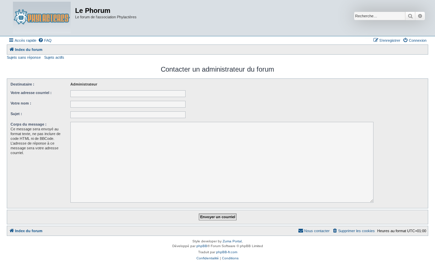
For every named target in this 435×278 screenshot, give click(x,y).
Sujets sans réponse (24, 57)
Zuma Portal (232, 241)
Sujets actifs (54, 57)
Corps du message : (29, 124)
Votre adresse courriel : (31, 93)
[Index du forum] (41, 18)
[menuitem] (45, 40)
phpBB (201, 246)
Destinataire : (22, 84)
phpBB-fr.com (226, 252)
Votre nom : (21, 103)
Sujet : (16, 114)
